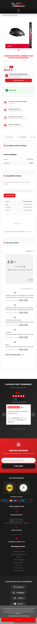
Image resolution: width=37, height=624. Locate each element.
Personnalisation (25, 615)
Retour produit (18, 562)
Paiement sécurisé (18, 551)
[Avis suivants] (33, 414)
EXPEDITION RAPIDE (14, 124)
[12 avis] (19, 61)
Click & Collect (18, 568)
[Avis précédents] (4, 414)
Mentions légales (19, 559)
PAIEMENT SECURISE (14, 109)
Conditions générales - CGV (19, 554)
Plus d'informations (13, 615)
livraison (18, 557)
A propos (18, 565)
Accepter (18, 619)
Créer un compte (18, 80)
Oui (20, 300)
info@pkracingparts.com (16, 541)
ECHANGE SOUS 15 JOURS (15, 116)
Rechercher (9, 195)
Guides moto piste (18, 570)
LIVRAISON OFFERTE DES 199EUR (17, 101)
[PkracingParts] (18, 4)
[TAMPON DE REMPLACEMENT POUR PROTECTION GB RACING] (18, 35)
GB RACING (30, 159)
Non (25, 300)
